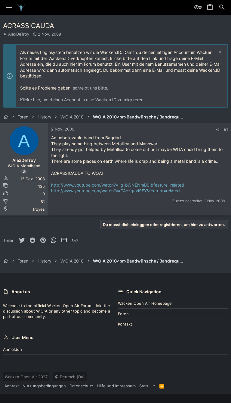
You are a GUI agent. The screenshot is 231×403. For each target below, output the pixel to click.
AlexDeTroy (18, 34)
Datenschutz (81, 385)
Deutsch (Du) (72, 376)
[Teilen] (218, 130)
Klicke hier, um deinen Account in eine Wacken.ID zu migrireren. (82, 99)
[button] (9, 7)
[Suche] (222, 7)
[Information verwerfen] (219, 52)
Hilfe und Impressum (116, 385)
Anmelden (12, 349)
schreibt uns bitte (90, 87)
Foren (123, 313)
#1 (226, 129)
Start (143, 385)
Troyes (38, 209)
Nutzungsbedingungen (44, 385)
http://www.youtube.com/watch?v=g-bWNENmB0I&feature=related (117, 184)
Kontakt (125, 324)
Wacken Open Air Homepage (145, 303)
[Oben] (154, 385)
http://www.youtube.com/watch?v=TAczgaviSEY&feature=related (115, 190)
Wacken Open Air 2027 (26, 376)
